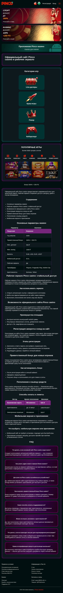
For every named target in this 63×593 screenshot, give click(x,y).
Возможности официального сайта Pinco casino (23, 209)
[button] (60, 586)
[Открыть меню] (59, 3)
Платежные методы (37, 573)
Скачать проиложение (37, 569)
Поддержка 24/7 (6, 584)
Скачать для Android (32, 49)
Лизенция (4, 580)
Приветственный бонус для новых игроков (21, 213)
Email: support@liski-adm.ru (39, 580)
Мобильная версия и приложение (18, 218)
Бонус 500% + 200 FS (31, 184)
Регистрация (46, 3)
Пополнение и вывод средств (17, 216)
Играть (11, 164)
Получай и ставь (8, 22)
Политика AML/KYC (7, 573)
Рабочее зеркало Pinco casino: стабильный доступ (24, 206)
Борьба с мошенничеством (9, 582)
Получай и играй (8, 39)
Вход (54, 3)
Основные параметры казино (17, 204)
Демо (11, 167)
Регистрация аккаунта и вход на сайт (19, 211)
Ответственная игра (7, 571)
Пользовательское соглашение (10, 567)
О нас (33, 567)
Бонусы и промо (36, 571)
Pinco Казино (39, 589)
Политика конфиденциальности (10, 569)
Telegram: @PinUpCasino (38, 582)
